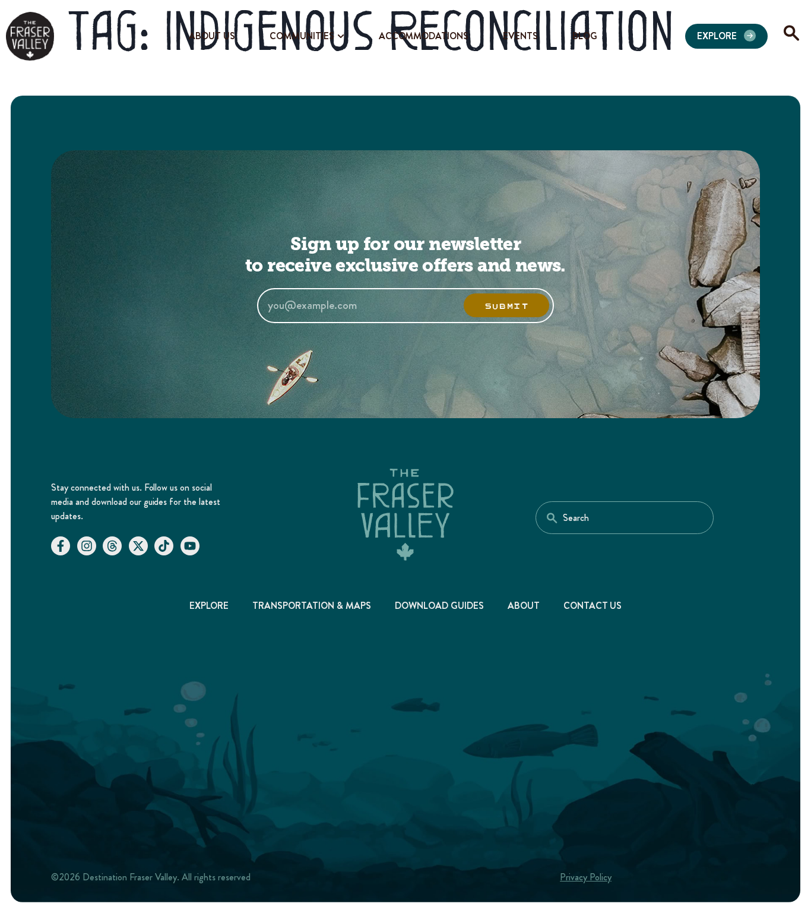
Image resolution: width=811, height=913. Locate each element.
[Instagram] (86, 545)
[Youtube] (189, 545)
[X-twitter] (138, 545)
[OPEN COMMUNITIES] (340, 36)
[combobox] (625, 517)
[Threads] (112, 545)
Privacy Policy (586, 877)
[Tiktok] (163, 545)
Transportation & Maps (311, 605)
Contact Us (592, 605)
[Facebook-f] (60, 545)
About (524, 605)
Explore (209, 605)
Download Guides (439, 605)
